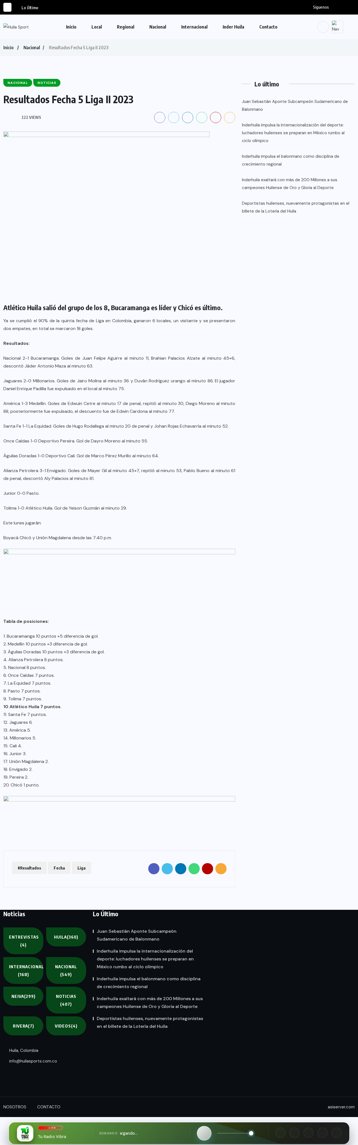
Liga (81, 867)
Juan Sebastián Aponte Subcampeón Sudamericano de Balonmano (295, 105)
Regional (125, 27)
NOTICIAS (66, 1000)
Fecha (59, 867)
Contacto (268, 27)
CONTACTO (48, 1107)
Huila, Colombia (23, 1050)
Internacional (194, 27)
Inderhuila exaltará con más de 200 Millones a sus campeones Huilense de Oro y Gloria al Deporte (289, 183)
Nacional (157, 27)
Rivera (23, 1025)
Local (96, 27)
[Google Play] (336, 1133)
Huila (66, 936)
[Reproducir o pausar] (204, 1133)
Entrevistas (24, 940)
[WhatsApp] (308, 1133)
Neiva (23, 996)
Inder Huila (233, 27)
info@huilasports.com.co (32, 1061)
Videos (66, 1025)
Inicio (71, 27)
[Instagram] (294, 1133)
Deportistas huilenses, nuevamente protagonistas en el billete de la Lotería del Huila (295, 207)
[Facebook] (280, 1133)
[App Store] (322, 1133)
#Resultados (29, 867)
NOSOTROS (14, 1107)
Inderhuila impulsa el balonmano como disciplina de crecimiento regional (290, 160)
